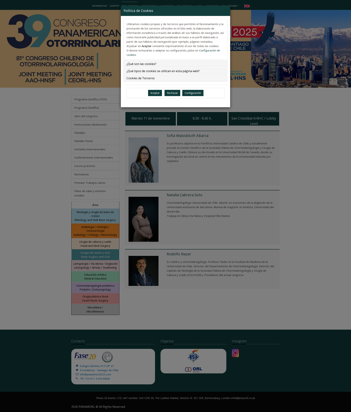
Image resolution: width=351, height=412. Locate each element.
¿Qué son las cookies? (141, 64)
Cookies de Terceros (141, 78)
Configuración (193, 93)
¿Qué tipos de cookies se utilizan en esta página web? (163, 71)
